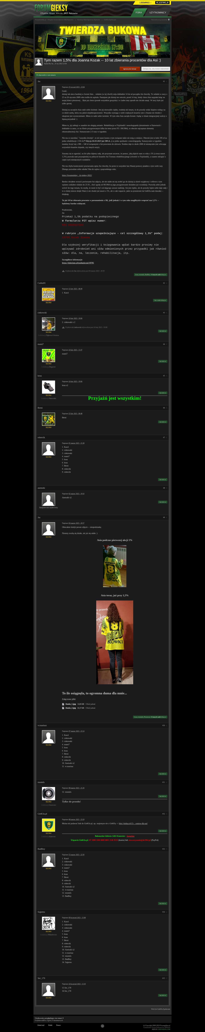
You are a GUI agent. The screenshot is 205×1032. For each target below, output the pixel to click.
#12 (163, 814)
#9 (164, 517)
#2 (164, 283)
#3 (164, 313)
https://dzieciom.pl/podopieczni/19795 (78, 263)
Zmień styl (41, 1025)
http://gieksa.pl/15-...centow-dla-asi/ (133, 823)
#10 (163, 725)
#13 (163, 849)
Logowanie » (145, 3)
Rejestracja (162, 3)
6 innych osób (156, 717)
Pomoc (58, 1025)
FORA (139, 12)
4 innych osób (156, 274)
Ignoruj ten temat (129, 69)
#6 (164, 408)
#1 (164, 81)
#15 (163, 978)
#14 (163, 912)
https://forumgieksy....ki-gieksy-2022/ (77, 175)
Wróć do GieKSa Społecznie (160, 1009)
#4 (164, 344)
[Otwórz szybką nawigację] (169, 20)
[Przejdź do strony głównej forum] (60, 8)
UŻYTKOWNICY (157, 12)
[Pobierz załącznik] (63, 704)
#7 (164, 437)
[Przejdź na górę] (102, 1026)
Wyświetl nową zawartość (159, 20)
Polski (50, 1025)
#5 (164, 376)
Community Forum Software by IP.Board (157, 1027)
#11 (163, 782)
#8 (164, 488)
